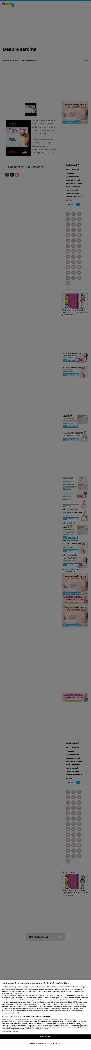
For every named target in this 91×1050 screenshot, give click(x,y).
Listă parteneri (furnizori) (10, 1031)
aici (74, 1004)
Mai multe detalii (16, 993)
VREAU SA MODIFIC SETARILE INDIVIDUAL (45, 1043)
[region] (45, 1015)
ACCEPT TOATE (45, 1037)
